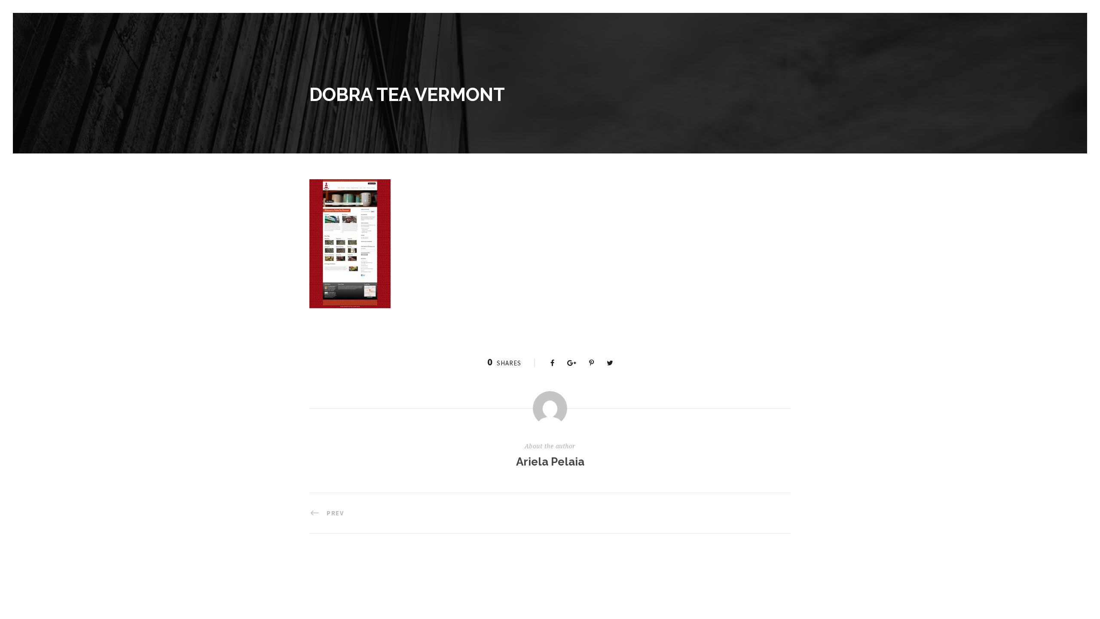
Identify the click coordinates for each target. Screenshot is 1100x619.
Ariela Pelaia (550, 461)
